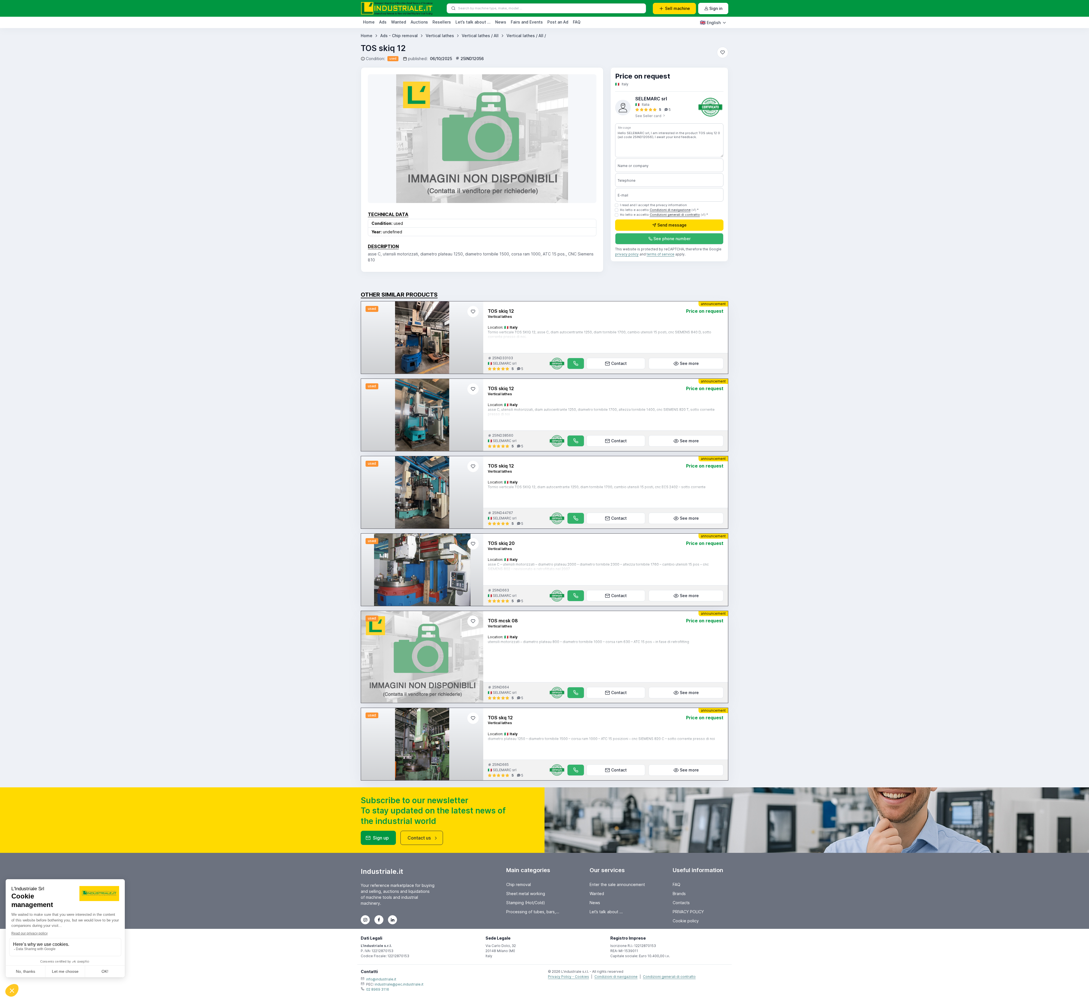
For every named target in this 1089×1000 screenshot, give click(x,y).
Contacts (681, 902)
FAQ (577, 22)
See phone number (672, 238)
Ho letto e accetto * (659, 210)
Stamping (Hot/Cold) (525, 902)
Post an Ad (557, 22)
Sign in (715, 8)
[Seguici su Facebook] (378, 919)
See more (689, 363)
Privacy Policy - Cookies (568, 976)
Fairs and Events (527, 22)
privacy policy (627, 254)
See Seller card (648, 116)
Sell (677, 8)
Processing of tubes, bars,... (532, 911)
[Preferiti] (722, 52)
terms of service (660, 254)
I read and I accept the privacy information (653, 205)
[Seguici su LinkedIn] (392, 919)
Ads (383, 22)
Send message (672, 225)
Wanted (398, 22)
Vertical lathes (440, 35)
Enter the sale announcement (617, 884)
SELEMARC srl (651, 99)
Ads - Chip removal (399, 35)
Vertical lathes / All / (526, 35)
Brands (679, 893)
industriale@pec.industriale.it (399, 984)
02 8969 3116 (377, 989)
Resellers (441, 22)
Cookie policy (686, 920)
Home (369, 22)
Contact (619, 363)
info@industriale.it (381, 979)
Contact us (419, 838)
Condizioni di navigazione (670, 210)
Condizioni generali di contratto (675, 215)
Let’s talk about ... (473, 22)
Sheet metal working (525, 893)
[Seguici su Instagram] (365, 919)
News (500, 22)
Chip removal (518, 884)
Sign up (381, 838)
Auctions (419, 22)
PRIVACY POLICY (688, 911)
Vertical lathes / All (480, 35)
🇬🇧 (710, 22)
